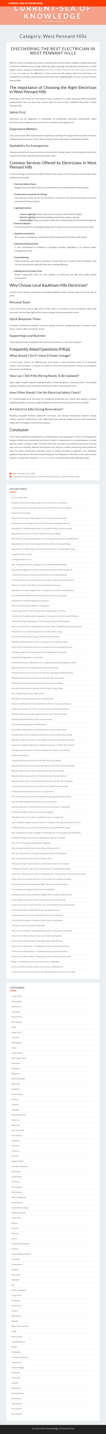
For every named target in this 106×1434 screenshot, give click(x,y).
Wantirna (16, 1083)
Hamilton (16, 1063)
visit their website (47, 457)
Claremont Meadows (21, 1243)
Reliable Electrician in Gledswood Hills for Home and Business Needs (42, 734)
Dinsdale (15, 1109)
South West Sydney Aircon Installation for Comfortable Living (39, 729)
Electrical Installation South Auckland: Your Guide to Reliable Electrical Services (47, 626)
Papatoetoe (17, 1403)
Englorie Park (18, 1161)
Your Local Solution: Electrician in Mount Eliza (32, 858)
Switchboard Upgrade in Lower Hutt (27, 657)
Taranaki (15, 1037)
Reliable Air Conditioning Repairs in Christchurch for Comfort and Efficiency (45, 538)
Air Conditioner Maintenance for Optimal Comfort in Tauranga (39, 595)
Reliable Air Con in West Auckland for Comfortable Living (37, 631)
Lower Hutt (17, 996)
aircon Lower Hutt (20, 497)
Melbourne (16, 1006)
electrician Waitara (20, 755)
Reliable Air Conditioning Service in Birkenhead (32, 698)
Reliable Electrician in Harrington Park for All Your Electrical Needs (41, 544)
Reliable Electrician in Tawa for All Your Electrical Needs (36, 533)
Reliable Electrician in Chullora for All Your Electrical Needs (38, 678)
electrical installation (21, 513)
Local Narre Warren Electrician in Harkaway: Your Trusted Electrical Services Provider (49, 874)
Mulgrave (16, 1073)
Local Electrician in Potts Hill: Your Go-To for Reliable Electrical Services (43, 904)
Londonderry (17, 1264)
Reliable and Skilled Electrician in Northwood (32, 719)
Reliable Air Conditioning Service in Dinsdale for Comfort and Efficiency (43, 590)
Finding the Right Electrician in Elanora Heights (33, 812)
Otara (14, 1238)
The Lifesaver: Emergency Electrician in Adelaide (33, 889)
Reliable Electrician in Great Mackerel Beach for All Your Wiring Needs (42, 781)
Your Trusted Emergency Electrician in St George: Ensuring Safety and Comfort (46, 822)
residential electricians (22, 554)
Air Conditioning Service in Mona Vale (28, 693)
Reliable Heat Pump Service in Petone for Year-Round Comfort (39, 776)
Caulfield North (18, 1341)
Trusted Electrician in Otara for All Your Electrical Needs (36, 760)
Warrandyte (17, 1001)
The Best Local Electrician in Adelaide (28, 925)
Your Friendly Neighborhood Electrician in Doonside (34, 801)
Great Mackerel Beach (21, 1254)
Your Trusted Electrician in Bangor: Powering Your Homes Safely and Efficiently (46, 832)
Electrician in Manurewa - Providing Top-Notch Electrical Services (40, 946)
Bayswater (16, 1388)
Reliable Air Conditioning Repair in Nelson (30, 600)
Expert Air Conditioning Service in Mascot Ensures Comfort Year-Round (43, 745)
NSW (33, 473)
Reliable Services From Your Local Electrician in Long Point (37, 817)
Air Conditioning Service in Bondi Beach (29, 724)
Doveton (15, 1120)
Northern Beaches (20, 1166)
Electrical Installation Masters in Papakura (31, 605)
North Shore (17, 1016)
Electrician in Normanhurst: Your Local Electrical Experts (37, 935)
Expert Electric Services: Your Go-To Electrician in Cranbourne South (41, 879)
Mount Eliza (17, 1336)
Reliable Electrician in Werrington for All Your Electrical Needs (39, 518)
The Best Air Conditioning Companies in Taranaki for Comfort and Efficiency (45, 616)
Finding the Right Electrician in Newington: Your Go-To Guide (38, 837)
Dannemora (17, 1135)
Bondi (14, 1346)
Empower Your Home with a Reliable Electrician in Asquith (37, 915)
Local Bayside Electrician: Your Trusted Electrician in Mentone (39, 899)
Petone (15, 1249)
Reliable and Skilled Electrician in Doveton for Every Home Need (40, 642)
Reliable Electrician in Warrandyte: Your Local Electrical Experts (40, 502)
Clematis (16, 1259)
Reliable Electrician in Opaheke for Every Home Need (35, 667)
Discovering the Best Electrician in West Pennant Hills (53, 50)
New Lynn (16, 1125)
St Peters (16, 1181)
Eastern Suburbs (19, 1197)
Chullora (15, 1151)
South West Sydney (20, 1207)
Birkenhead (17, 1176)
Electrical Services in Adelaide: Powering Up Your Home (36, 910)
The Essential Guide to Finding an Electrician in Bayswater (37, 920)
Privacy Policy (67, 1428)
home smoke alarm (71, 476)
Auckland (16, 1089)
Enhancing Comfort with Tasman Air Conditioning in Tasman (39, 611)
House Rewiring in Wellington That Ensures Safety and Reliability (40, 621)
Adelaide (15, 1279)
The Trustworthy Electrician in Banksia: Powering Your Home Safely (41, 796)
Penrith (15, 1228)
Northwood (17, 1192)
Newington (17, 1316)
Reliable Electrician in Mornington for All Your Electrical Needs (39, 714)
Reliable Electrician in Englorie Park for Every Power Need (37, 688)
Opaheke (16, 1140)
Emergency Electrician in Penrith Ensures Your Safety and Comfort (41, 750)
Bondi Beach (17, 1202)
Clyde (14, 1331)
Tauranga (16, 1011)
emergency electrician (21, 559)
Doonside (16, 1274)
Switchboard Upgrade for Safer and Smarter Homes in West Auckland (42, 569)
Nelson (15, 1099)
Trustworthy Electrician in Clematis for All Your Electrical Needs (40, 786)
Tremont (16, 1145)
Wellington (17, 1042)
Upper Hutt (17, 1032)
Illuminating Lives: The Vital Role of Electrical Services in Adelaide (41, 807)
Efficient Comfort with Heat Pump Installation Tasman (36, 585)
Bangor (15, 1310)
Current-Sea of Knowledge (25, 3)
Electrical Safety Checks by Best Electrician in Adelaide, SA (37, 966)
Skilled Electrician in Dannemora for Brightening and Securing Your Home (44, 662)
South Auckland (18, 1114)
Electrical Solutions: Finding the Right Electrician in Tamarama (39, 884)
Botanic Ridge (18, 1367)
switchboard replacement (24, 476)
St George (16, 1300)
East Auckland (18, 1130)
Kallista (15, 1156)
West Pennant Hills (21, 473)
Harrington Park (19, 1058)
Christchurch (17, 1053)
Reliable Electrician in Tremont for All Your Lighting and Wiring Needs (42, 672)
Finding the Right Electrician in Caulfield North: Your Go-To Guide (40, 863)
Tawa (14, 1047)
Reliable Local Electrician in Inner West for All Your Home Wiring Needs (43, 739)
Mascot (15, 1223)
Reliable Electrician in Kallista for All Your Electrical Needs (37, 683)
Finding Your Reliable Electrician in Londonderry (33, 791)
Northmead (17, 1414)
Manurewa (16, 1398)
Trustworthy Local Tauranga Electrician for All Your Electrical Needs (41, 507)
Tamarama (16, 1362)
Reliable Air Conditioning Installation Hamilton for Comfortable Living (43, 549)
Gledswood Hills (19, 1212)
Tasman (15, 1104)
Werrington (17, 1022)
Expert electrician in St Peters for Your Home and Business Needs (40, 709)
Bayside (15, 1321)
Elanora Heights (19, 1290)
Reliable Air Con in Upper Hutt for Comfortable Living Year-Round (41, 523)
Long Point (17, 1295)
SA (13, 1285)
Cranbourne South (20, 1357)
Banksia (15, 1269)
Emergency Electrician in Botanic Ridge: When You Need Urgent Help (42, 894)
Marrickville (17, 1408)
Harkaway (16, 1352)
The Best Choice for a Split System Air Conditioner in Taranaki (39, 652)
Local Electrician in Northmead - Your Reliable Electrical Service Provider (44, 972)
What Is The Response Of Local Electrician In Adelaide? (36, 961)
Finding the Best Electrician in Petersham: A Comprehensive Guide (41, 827)
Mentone (16, 1372)
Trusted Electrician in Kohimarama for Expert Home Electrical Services (43, 580)
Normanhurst (18, 1393)
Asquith (15, 1383)
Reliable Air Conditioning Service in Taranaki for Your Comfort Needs (42, 528)
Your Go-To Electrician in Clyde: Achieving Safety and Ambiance (39, 853)
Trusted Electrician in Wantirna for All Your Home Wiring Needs (39, 574)
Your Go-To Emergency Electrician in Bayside (31, 843)
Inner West (16, 1218)
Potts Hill (16, 1377)
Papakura (16, 1068)
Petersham (17, 1305)
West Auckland (18, 1078)
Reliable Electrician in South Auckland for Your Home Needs (38, 770)
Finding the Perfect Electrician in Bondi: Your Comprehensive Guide (41, 868)
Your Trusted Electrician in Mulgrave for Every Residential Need (39, 564)
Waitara (15, 1233)
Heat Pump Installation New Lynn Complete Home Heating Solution (42, 647)
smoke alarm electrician (49, 476)
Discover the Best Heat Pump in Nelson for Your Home (35, 636)
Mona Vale (16, 1171)
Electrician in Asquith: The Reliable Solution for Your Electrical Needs (42, 930)
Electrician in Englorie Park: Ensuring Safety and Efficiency (37, 941)
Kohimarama (17, 1094)
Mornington (17, 1187)
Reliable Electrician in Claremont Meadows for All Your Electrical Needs (43, 765)
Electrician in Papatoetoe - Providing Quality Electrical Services (40, 951)
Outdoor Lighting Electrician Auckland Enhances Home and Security (41, 703)
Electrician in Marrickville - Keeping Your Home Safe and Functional (41, 956)
